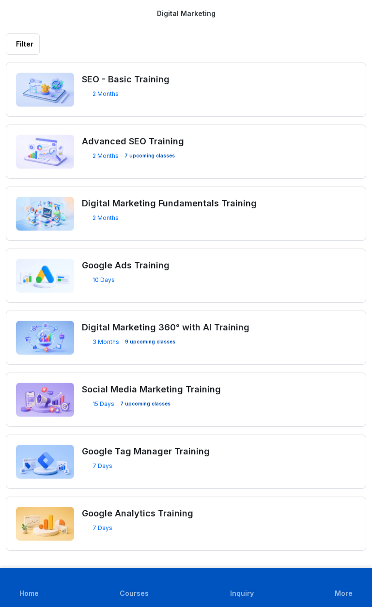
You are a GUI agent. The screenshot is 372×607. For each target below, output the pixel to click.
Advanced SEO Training (133, 141)
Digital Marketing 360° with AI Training (165, 327)
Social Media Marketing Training (151, 389)
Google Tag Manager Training (146, 451)
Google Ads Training (126, 265)
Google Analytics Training (137, 513)
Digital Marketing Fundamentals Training (169, 203)
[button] (344, 587)
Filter (24, 44)
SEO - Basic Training (126, 79)
